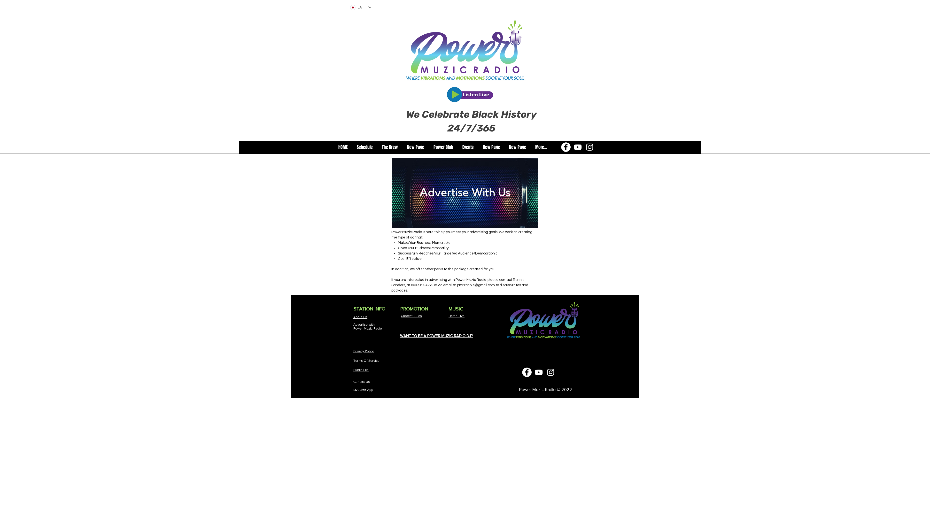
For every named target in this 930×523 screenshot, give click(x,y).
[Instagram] (589, 147)
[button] (390, 147)
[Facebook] (566, 147)
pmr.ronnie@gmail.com (476, 285)
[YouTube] (577, 147)
